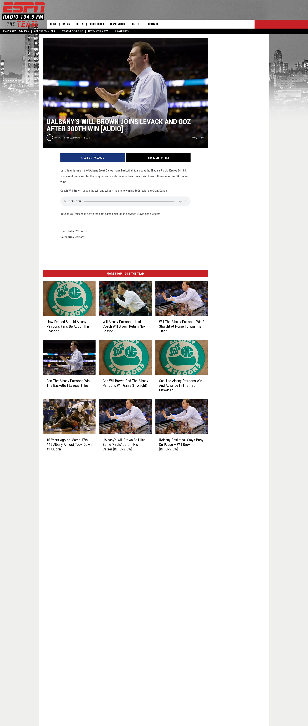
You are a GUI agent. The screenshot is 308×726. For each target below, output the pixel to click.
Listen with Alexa (98, 31)
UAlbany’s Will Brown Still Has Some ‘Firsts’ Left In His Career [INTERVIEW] (124, 444)
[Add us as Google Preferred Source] (223, 24)
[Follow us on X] (250, 24)
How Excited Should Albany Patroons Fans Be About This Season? (68, 326)
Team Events (117, 24)
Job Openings (121, 31)
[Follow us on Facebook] (232, 24)
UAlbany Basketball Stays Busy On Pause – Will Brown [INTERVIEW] (181, 444)
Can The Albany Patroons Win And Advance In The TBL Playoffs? (180, 385)
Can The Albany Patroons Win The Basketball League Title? (68, 383)
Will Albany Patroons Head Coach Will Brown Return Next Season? (124, 326)
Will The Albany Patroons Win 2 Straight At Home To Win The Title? (181, 326)
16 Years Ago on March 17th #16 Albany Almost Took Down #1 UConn (69, 444)
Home (53, 24)
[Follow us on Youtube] (241, 24)
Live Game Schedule (72, 31)
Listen (80, 24)
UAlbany (79, 237)
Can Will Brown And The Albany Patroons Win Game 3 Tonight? (125, 383)
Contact (153, 24)
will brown (81, 231)
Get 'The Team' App (44, 31)
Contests (136, 24)
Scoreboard (96, 24)
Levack (57, 137)
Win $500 (24, 31)
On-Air (66, 24)
